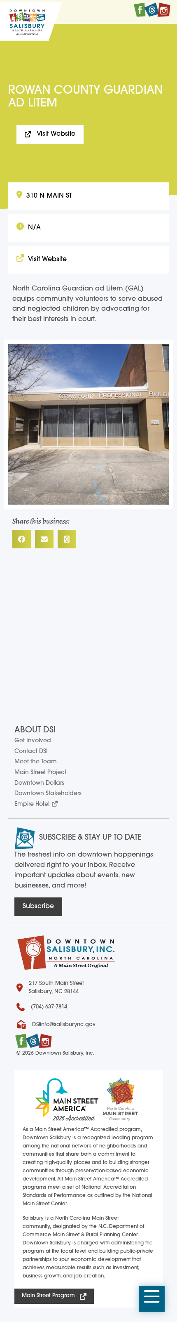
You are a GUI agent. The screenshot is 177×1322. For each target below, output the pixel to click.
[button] (152, 1299)
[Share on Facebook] (21, 539)
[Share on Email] (44, 539)
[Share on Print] (67, 539)
